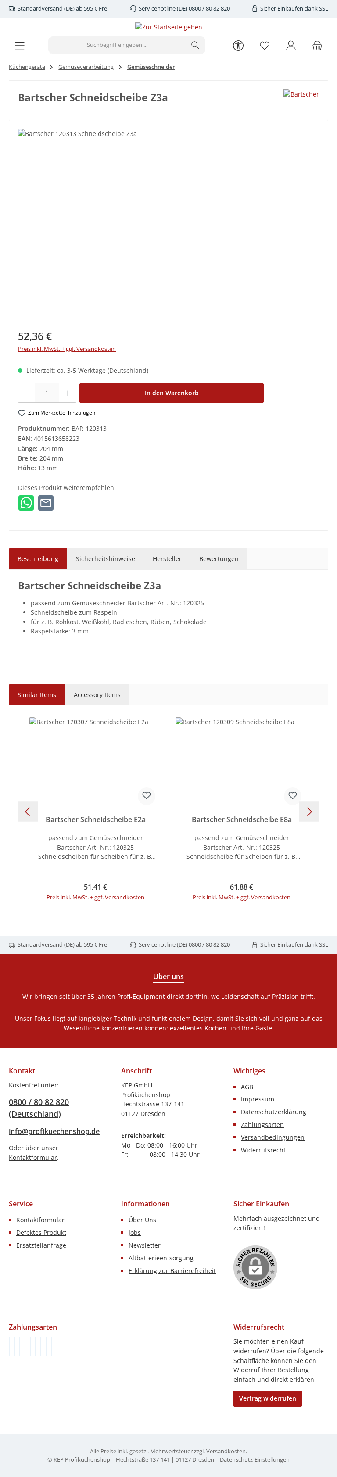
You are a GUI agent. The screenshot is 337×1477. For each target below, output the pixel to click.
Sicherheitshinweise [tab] (105, 558)
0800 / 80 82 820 (208, 8)
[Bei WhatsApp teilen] (26, 502)
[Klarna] (19, 1346)
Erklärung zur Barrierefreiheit (172, 1270)
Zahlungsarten (262, 1124)
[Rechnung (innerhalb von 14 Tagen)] (9, 1346)
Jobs (135, 1232)
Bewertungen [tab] (219, 558)
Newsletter (145, 1245)
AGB (247, 1087)
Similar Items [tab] (37, 694)
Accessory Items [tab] (97, 694)
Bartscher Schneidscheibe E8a (242, 819)
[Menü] (20, 45)
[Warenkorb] (317, 45)
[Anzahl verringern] (26, 393)
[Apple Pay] (40, 1346)
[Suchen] (195, 45)
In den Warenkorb (172, 393)
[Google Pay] (35, 1346)
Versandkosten (226, 1451)
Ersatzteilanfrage (41, 1245)
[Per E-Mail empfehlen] (46, 502)
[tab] (38, 558)
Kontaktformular (33, 1157)
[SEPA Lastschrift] (51, 1346)
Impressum (257, 1099)
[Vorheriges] (28, 812)
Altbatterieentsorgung (161, 1258)
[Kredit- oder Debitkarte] (46, 1346)
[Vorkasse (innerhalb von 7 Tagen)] (14, 1346)
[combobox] (117, 45)
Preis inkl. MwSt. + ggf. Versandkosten (67, 349)
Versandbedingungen (273, 1137)
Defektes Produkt (41, 1232)
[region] (168, 223)
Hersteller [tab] (167, 558)
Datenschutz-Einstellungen (255, 1459)
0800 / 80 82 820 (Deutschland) (39, 1108)
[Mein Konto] (291, 45)
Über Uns (142, 1220)
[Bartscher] (301, 94)
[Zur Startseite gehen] (168, 27)
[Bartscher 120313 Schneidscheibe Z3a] (168, 223)
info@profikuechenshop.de (54, 1131)
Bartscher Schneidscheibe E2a (96, 819)
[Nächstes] (309, 812)
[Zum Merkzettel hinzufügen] (146, 796)
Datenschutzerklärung (273, 1112)
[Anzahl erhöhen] (67, 393)
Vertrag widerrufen (267, 1398)
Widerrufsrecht (263, 1150)
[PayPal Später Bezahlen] (30, 1346)
